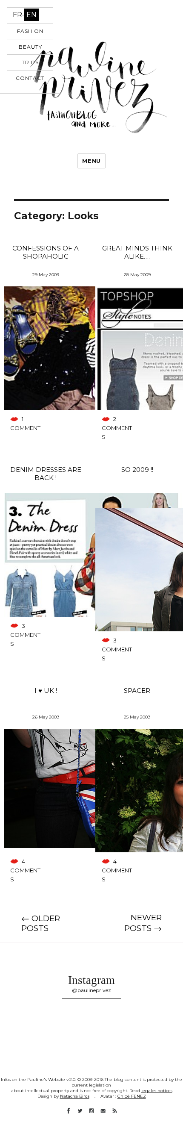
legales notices (156, 1090)
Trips (30, 62)
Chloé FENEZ (131, 1096)
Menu (91, 160)
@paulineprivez (91, 990)
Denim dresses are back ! (45, 473)
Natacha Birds (74, 1096)
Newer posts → (143, 923)
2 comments (117, 427)
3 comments (25, 634)
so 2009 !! (137, 469)
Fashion (30, 31)
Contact (30, 78)
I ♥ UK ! (45, 690)
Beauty (30, 47)
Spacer (137, 690)
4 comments (25, 870)
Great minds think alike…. (137, 252)
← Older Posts (40, 923)
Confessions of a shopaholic (45, 252)
